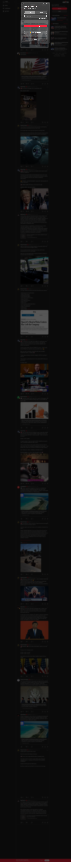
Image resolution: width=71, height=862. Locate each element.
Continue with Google (36, 32)
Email (31, 12)
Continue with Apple (36, 35)
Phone (41, 12)
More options (36, 39)
